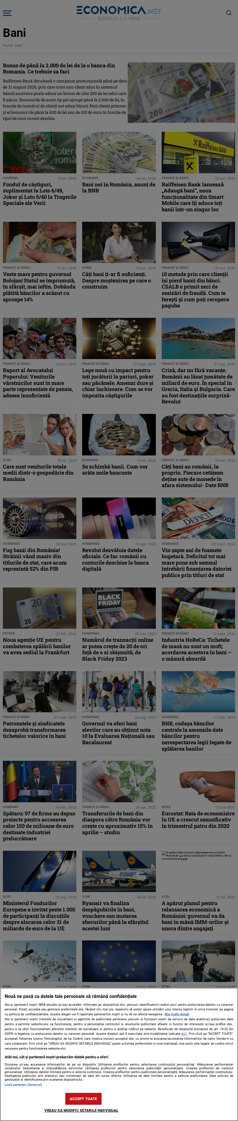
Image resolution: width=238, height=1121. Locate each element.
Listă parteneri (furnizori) (23, 1085)
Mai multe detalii (177, 1014)
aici (184, 1034)
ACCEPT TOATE (83, 1099)
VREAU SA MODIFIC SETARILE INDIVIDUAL (81, 1110)
